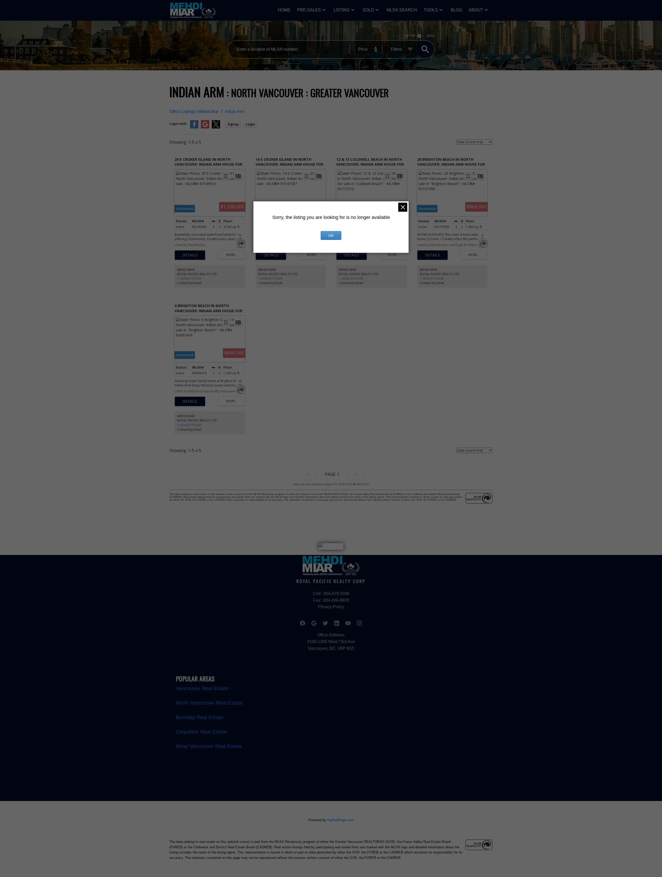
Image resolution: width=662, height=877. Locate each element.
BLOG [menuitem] (456, 10)
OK (331, 235)
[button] (302, 623)
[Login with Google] (205, 127)
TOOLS (431, 10)
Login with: (178, 123)
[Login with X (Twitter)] (216, 127)
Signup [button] (233, 124)
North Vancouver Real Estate (209, 703)
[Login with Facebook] (194, 127)
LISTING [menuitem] (342, 10)
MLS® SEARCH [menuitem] (402, 10)
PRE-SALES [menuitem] (309, 10)
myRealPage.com (340, 820)
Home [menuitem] (284, 10)
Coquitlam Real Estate (201, 732)
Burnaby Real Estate (199, 717)
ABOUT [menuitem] (476, 10)
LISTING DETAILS (190, 255)
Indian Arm (235, 111)
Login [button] (250, 124)
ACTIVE (410, 35)
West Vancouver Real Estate (209, 746)
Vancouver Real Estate (202, 688)
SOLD (368, 10)
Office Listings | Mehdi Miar (194, 111)
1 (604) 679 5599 (189, 278)
